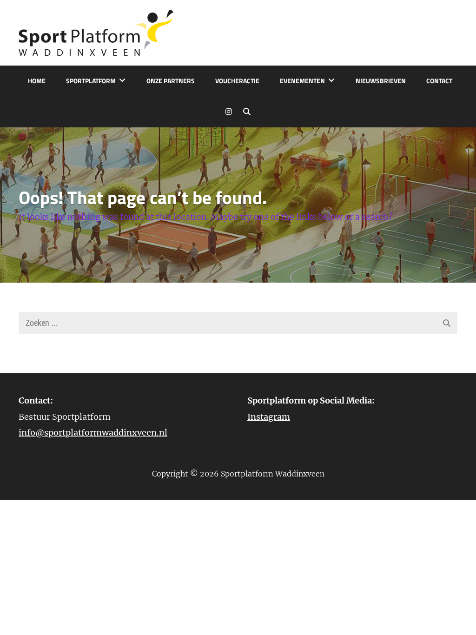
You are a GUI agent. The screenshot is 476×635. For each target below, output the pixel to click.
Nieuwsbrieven (381, 81)
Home (37, 81)
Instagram (268, 416)
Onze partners (170, 81)
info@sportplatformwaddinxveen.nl (93, 432)
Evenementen (302, 81)
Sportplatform (91, 81)
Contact (439, 81)
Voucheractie (237, 81)
